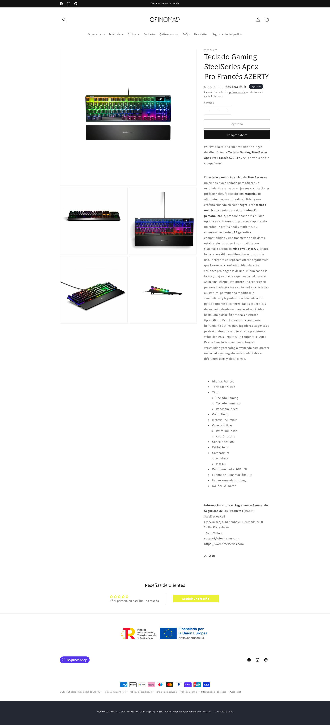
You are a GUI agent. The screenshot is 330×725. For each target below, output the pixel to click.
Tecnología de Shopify (89, 691)
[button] (64, 19)
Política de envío (189, 691)
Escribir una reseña (195, 598)
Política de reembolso (115, 691)
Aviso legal (235, 691)
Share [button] (212, 555)
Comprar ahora (237, 135)
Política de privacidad (141, 691)
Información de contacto (213, 691)
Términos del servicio (166, 691)
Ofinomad (73, 691)
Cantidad (209, 102)
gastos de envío (237, 92)
